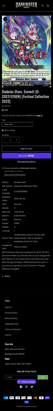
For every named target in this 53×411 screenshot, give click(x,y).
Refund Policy (11, 318)
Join (42, 377)
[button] (3, 5)
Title (3, 120)
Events (8, 335)
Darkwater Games (30, 406)
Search (8, 307)
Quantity (5, 135)
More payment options (27, 161)
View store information (15, 175)
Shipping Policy (12, 324)
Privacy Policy (11, 313)
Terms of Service (13, 329)
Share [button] (7, 276)
